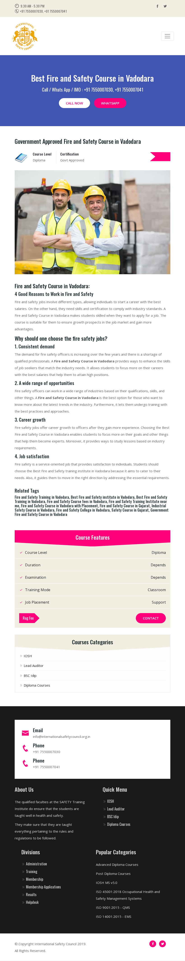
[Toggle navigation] (167, 36)
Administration (36, 864)
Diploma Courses (36, 685)
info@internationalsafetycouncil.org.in (61, 736)
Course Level (42, 153)
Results (31, 894)
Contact (151, 618)
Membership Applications (43, 887)
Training (31, 871)
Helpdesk (32, 902)
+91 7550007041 (46, 767)
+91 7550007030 (46, 751)
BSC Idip (30, 675)
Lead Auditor (33, 665)
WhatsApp (110, 103)
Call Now (74, 103)
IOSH (27, 656)
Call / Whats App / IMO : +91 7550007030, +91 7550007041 (92, 89)
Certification (69, 153)
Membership (34, 879)
